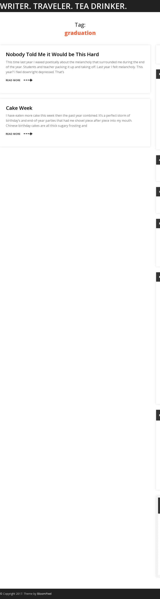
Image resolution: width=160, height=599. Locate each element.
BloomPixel (44, 593)
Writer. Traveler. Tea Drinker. (63, 6)
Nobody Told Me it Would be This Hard (52, 54)
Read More (13, 80)
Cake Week (19, 107)
